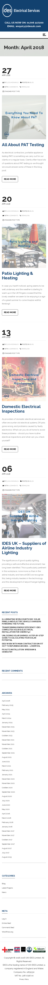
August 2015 (7, 857)
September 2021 (8, 753)
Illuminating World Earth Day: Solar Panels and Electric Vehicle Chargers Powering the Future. (21, 621)
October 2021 (7, 749)
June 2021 (6, 762)
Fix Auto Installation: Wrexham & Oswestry (19, 651)
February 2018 (7, 822)
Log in (4, 919)
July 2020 (6, 801)
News (4, 892)
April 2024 (6, 714)
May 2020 (6, 809)
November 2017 (8, 835)
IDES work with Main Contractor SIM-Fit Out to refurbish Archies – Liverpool (22, 645)
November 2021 (8, 744)
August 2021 (7, 757)
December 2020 (8, 779)
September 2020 (8, 792)
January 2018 (7, 827)
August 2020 (7, 796)
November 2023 (8, 731)
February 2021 (7, 770)
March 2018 (6, 818)
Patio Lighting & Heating (17, 275)
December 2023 (8, 727)
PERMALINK (25, 87)
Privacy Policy (24, 979)
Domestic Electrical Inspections (21, 409)
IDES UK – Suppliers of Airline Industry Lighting (24, 548)
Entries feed (6, 923)
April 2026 (6, 701)
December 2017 (8, 831)
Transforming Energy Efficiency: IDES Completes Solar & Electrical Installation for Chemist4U (21, 629)
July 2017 (5, 853)
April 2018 (6, 814)
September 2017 (8, 844)
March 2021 (6, 766)
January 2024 (7, 722)
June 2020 (6, 805)
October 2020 (7, 788)
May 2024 (5, 709)
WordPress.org (7, 932)
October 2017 (7, 840)
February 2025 (7, 705)
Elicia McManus (12, 82)
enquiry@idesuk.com (28, 26)
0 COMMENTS (13, 87)
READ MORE (10, 179)
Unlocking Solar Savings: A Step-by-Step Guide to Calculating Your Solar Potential (23, 638)
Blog (32, 82)
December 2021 (8, 740)
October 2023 (7, 736)
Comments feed (8, 927)
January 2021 (7, 775)
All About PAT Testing (23, 144)
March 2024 (6, 718)
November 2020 (8, 783)
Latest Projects (7, 888)
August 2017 (7, 848)
